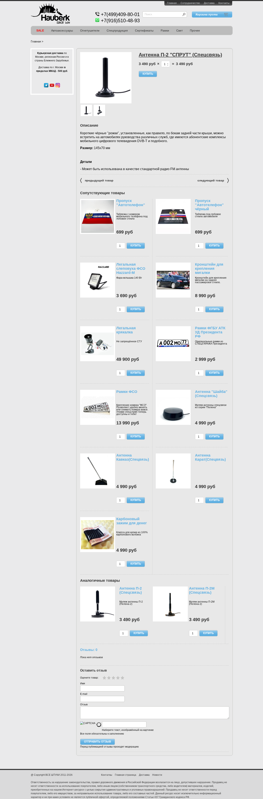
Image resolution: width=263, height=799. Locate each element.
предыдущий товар (96, 180)
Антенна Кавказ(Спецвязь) (132, 457)
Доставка (209, 3)
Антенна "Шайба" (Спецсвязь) (211, 394)
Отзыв (84, 704)
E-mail (83, 694)
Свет (179, 30)
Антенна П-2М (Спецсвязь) (202, 590)
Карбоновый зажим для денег (131, 521)
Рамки (165, 30)
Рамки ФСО (126, 392)
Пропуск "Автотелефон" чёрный (209, 205)
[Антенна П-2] (106, 77)
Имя (82, 683)
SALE (40, 30)
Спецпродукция (117, 30)
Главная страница (125, 774)
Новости (157, 774)
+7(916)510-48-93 (120, 20)
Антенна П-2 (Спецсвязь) (130, 590)
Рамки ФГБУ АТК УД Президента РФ (210, 332)
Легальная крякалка (126, 330)
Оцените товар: (89, 677)
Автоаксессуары (62, 30)
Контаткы (106, 774)
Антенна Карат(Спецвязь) (210, 457)
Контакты (224, 3)
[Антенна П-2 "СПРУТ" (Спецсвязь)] (86, 110)
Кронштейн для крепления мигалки (209, 268)
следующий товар (213, 180)
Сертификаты (144, 30)
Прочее (195, 30)
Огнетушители (89, 30)
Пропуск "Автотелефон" (130, 203)
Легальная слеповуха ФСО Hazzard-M (130, 268)
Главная (172, 3)
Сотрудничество (190, 3)
